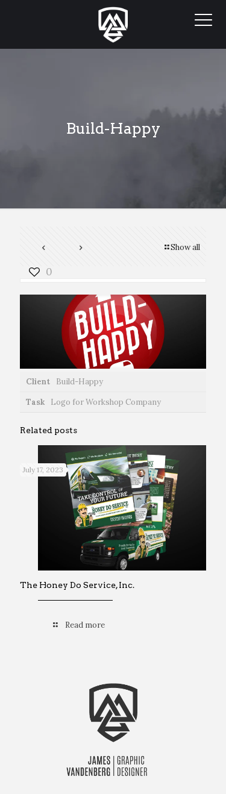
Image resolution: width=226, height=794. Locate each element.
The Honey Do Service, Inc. (77, 585)
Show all (185, 247)
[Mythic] (113, 24)
